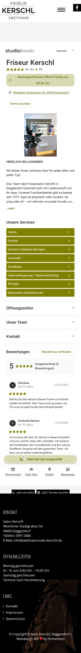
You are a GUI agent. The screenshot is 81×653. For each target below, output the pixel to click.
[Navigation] (61, 11)
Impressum (14, 612)
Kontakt (12, 606)
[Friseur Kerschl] (18, 18)
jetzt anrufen (25, 492)
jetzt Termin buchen (55, 492)
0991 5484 (23, 536)
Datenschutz (15, 619)
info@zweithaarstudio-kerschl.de (38, 540)
